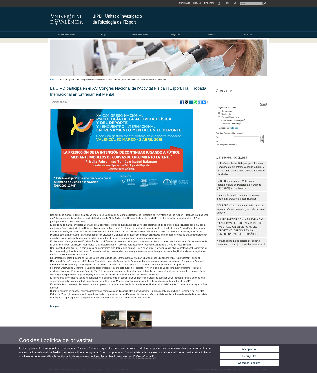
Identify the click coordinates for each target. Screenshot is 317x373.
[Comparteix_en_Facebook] (182, 103)
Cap (236, 128)
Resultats (212, 34)
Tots (232, 128)
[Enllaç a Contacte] (227, 3)
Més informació (145, 356)
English (197, 3)
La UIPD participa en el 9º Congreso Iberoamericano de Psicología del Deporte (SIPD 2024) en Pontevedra (239, 185)
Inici (52, 79)
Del (217, 137)
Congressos (226, 111)
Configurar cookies (249, 362)
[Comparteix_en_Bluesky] (204, 103)
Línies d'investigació (139, 34)
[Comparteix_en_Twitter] (186, 103)
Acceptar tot (249, 349)
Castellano (184, 3)
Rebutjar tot (249, 356)
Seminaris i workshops (231, 124)
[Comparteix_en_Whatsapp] (195, 103)
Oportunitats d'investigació (233, 120)
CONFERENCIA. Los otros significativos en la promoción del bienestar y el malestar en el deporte (241, 209)
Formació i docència (230, 117)
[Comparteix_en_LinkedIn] (191, 103)
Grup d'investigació (66, 34)
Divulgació (226, 114)
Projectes (175, 34)
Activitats (248, 34)
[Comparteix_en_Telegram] (200, 103)
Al (217, 142)
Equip (103, 34)
